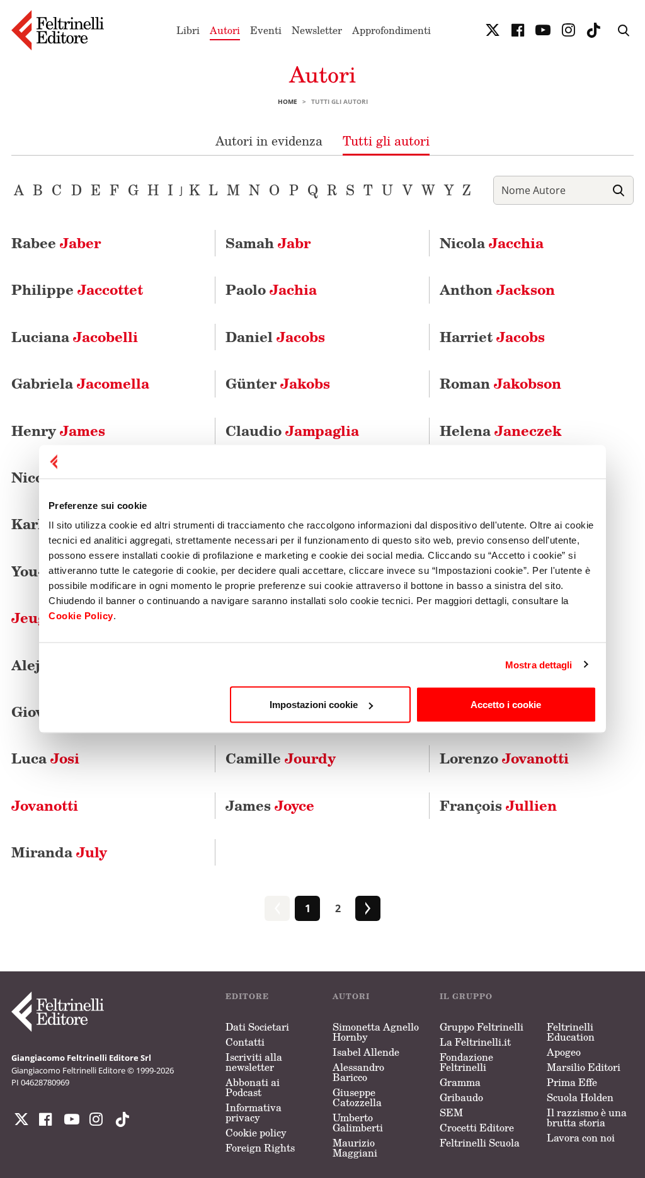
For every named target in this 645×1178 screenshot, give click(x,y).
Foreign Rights (260, 1147)
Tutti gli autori (386, 140)
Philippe (77, 289)
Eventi (266, 30)
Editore (247, 996)
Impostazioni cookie (314, 704)
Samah (268, 243)
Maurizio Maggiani (355, 1147)
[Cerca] (618, 190)
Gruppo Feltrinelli (481, 1026)
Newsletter (317, 30)
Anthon (497, 289)
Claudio (292, 431)
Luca (45, 758)
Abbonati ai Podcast (252, 1087)
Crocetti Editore (477, 1127)
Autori (225, 30)
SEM (451, 1112)
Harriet (492, 337)
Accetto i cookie (506, 704)
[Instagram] (119, 1119)
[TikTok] (593, 30)
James (269, 805)
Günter (277, 383)
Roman (500, 383)
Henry (58, 431)
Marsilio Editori (583, 1067)
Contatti (245, 1041)
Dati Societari (257, 1026)
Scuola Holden (580, 1097)
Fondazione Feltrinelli (466, 1062)
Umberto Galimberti (358, 1122)
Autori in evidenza (268, 140)
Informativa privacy (253, 1112)
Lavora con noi (581, 1137)
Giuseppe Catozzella (357, 1097)
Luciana (74, 337)
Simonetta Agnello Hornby (376, 1031)
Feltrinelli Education (571, 1031)
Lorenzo (504, 758)
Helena (501, 431)
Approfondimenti (391, 30)
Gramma (460, 1082)
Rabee (56, 243)
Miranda (59, 852)
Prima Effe (572, 1082)
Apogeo (564, 1052)
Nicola (492, 243)
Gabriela (80, 383)
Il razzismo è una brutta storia (587, 1117)
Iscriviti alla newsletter (253, 1062)
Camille (280, 758)
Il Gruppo (466, 996)
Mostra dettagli (539, 664)
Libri (188, 30)
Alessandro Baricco (358, 1072)
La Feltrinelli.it (475, 1041)
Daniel (275, 337)
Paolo (271, 289)
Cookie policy (256, 1132)
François (498, 805)
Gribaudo (461, 1097)
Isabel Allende (366, 1052)
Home (287, 101)
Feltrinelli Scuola (480, 1142)
